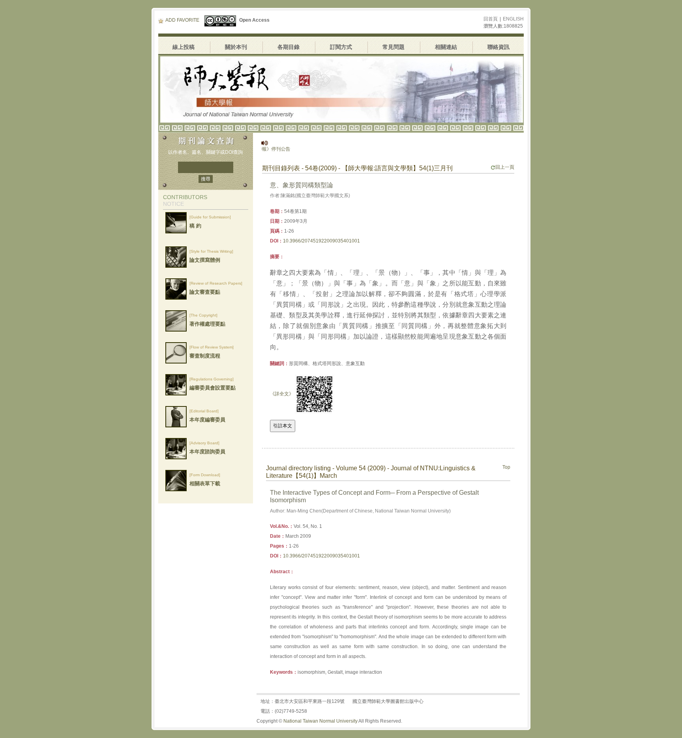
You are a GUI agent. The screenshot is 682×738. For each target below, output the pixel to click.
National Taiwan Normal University (320, 721)
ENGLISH (513, 19)
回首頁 (490, 19)
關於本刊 (236, 47)
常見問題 (393, 47)
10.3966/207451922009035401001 (321, 241)
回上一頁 (504, 167)
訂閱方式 (341, 47)
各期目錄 (288, 47)
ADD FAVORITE (182, 20)
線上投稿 (183, 47)
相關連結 (446, 47)
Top (506, 467)
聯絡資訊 (498, 47)
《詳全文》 (282, 394)
